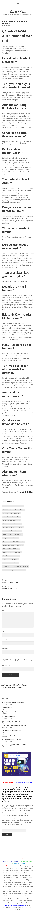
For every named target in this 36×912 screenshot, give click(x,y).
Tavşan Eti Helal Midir (25, 492)
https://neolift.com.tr (20, 685)
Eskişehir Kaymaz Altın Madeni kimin (13, 545)
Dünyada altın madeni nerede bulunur (13, 541)
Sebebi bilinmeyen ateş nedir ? (10, 735)
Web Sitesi (5, 648)
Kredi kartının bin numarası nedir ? (11, 730)
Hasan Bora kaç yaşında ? (9, 707)
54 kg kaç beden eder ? (8, 716)
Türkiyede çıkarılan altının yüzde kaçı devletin (15, 566)
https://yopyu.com (6, 685)
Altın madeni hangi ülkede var (11, 513)
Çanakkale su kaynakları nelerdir (12, 524)
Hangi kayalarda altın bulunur (11, 549)
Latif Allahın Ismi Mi (10, 582)
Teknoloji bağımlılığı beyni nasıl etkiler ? (13, 702)
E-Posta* (4, 640)
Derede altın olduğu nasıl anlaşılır (12, 534)
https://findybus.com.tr (8, 687)
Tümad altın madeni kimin (10, 563)
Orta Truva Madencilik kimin (10, 556)
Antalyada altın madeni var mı (11, 516)
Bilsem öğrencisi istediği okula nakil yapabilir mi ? (15, 744)
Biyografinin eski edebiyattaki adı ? (11, 721)
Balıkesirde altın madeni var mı (11, 520)
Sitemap (19, 687)
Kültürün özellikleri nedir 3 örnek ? (11, 739)
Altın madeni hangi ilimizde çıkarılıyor (13, 509)
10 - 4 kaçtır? (6, 665)
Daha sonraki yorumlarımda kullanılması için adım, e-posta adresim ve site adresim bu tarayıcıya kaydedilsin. (17, 660)
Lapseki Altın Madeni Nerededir (11, 552)
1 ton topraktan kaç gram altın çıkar (13, 506)
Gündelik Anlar (18, 12)
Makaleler (11, 501)
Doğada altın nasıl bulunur (10, 538)
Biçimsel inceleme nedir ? (9, 712)
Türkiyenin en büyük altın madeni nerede (14, 570)
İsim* (3, 631)
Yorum (4, 610)
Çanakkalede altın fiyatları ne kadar (12, 527)
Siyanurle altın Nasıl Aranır (10, 559)
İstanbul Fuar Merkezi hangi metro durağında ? (14, 726)
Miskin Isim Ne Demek (10, 589)
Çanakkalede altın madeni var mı (12, 531)
